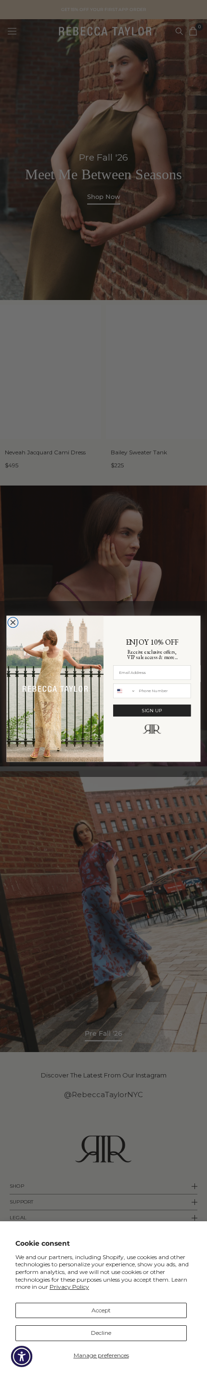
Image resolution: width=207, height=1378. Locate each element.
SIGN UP (152, 711)
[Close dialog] (13, 622)
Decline (101, 1332)
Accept (101, 1310)
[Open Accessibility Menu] (22, 1356)
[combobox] (124, 691)
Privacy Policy (69, 1286)
